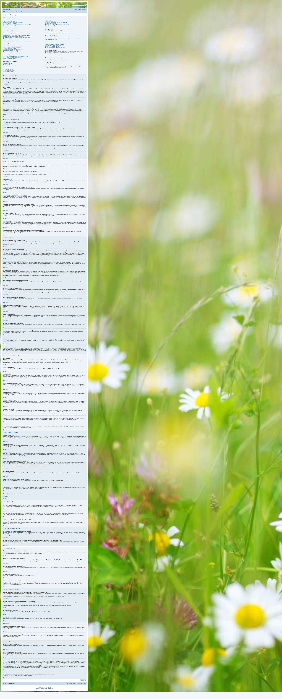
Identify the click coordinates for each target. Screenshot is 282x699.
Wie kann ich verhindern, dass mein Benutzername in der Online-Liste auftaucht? (17, 33)
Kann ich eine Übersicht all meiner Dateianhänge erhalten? (55, 59)
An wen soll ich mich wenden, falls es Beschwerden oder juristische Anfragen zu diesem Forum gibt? (63, 66)
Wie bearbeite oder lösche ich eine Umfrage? (11, 50)
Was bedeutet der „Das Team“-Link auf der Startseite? (54, 26)
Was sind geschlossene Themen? (9, 70)
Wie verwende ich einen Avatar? (8, 38)
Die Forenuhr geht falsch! (7, 34)
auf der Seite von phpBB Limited (40, 646)
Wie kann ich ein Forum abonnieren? (51, 53)
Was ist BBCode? (6, 62)
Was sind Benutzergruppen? (50, 21)
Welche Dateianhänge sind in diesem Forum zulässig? (54, 58)
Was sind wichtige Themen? (8, 69)
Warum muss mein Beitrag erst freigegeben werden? (12, 57)
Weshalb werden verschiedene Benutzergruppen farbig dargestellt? (57, 24)
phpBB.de (84, 197)
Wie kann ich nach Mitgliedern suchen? (52, 46)
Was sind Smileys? (6, 64)
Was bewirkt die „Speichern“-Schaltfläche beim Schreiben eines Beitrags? (16, 56)
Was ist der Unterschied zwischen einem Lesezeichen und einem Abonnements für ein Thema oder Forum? (64, 51)
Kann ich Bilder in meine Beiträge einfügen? (10, 65)
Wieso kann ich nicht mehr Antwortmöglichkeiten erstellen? (13, 49)
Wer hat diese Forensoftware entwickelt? (52, 63)
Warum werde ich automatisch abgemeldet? (10, 26)
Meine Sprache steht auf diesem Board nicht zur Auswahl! (13, 36)
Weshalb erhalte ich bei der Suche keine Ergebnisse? (54, 44)
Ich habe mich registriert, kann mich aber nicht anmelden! (13, 22)
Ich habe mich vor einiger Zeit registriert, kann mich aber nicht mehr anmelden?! (17, 24)
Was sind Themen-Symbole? (8, 71)
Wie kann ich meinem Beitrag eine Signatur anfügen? (12, 47)
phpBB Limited (75, 197)
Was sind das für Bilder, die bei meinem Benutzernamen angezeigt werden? (16, 37)
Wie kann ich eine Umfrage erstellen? (9, 48)
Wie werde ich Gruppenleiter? (50, 23)
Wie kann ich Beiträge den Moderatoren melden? (11, 55)
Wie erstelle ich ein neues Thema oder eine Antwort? (12, 44)
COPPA (71, 108)
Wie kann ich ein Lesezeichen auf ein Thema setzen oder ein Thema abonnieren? (59, 52)
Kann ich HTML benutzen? (7, 63)
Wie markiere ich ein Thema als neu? (9, 58)
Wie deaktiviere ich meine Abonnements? (52, 54)
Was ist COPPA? (6, 20)
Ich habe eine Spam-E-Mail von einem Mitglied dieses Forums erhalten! (57, 33)
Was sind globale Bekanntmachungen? (10, 66)
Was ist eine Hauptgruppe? (50, 25)
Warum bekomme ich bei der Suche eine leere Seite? (54, 45)
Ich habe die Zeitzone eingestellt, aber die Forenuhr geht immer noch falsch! (16, 35)
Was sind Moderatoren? (49, 20)
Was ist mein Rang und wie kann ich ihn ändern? (11, 39)
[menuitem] (10, 9)
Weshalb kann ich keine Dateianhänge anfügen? (11, 52)
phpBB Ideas (62, 653)
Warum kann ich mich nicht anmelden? (10, 23)
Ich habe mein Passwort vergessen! (9, 25)
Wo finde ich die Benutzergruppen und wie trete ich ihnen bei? (56, 22)
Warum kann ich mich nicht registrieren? (10, 21)
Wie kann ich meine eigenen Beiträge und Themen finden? (55, 47)
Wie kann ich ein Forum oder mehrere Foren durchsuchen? (55, 43)
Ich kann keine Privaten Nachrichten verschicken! (54, 30)
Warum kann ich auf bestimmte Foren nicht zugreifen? (12, 51)
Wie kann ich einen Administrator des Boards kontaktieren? (55, 67)
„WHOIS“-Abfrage (10, 662)
